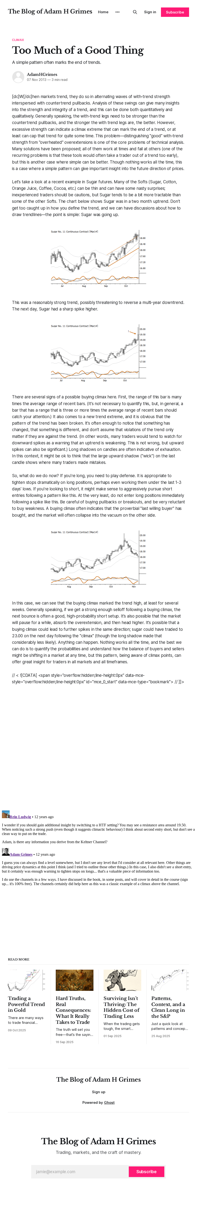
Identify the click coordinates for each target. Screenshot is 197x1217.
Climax (18, 40)
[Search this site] (135, 12)
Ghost (109, 1102)
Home (103, 12)
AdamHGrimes (42, 74)
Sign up (98, 1092)
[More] (117, 12)
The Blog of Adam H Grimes (50, 11)
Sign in (150, 12)
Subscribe (175, 12)
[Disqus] (98, 745)
